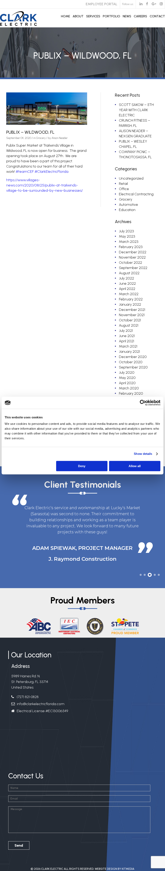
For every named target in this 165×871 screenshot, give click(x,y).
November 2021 (131, 315)
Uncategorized (131, 178)
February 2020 (131, 393)
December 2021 (132, 309)
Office (124, 189)
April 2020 (127, 383)
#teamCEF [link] (25, 171)
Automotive (128, 204)
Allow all (135, 466)
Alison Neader (60, 138)
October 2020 (130, 362)
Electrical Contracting (136, 194)
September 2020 (133, 367)
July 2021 (126, 330)
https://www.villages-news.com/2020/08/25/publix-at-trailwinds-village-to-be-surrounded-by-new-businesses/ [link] (44, 185)
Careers (140, 16)
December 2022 (132, 252)
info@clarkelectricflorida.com (40, 698)
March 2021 (128, 346)
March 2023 (128, 241)
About (78, 16)
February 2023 (131, 247)
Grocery (41, 138)
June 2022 (127, 283)
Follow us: (128, 4)
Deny (81, 466)
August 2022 (129, 273)
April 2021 (126, 341)
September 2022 (133, 268)
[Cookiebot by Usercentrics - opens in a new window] (142, 403)
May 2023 (127, 236)
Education (127, 210)
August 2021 (128, 325)
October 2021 (130, 320)
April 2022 (127, 289)
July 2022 (126, 278)
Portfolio (111, 16)
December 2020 (133, 357)
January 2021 (129, 351)
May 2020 (127, 378)
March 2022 (128, 294)
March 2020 (129, 388)
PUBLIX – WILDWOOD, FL (30, 132)
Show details (143, 453)
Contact (157, 16)
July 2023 (126, 231)
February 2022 (131, 299)
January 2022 (130, 304)
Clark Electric (52, 863)
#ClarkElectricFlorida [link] (51, 171)
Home (65, 16)
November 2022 (132, 257)
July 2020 (126, 372)
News (127, 16)
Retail (123, 183)
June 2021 (127, 336)
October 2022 (130, 262)
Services (93, 16)
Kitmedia (128, 863)
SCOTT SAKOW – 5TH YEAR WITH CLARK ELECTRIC (136, 109)
